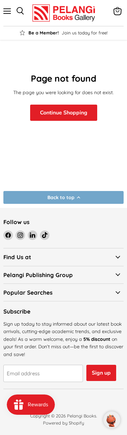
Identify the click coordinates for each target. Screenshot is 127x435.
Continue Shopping (63, 112)
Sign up (101, 373)
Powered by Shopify (63, 423)
